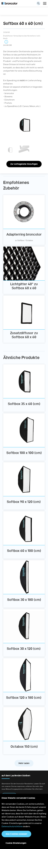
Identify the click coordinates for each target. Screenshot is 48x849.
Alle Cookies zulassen (16, 834)
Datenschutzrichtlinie (12, 826)
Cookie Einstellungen (16, 843)
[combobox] (24, 4)
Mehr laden (24, 763)
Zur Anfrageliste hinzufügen (24, 164)
